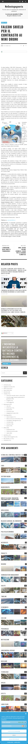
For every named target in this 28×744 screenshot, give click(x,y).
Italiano (5, 333)
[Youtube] (22, 1)
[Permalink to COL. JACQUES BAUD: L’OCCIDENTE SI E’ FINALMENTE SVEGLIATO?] (17, 547)
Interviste (6, 392)
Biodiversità (9, 429)
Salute (7, 433)
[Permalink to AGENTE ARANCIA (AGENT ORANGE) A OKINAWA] (7, 590)
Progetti (8, 400)
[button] (26, 713)
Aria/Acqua (8, 408)
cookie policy (17, 742)
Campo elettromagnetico (9, 436)
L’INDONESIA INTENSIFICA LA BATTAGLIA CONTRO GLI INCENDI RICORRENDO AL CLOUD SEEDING (14, 291)
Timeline (6, 393)
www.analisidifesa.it (11, 220)
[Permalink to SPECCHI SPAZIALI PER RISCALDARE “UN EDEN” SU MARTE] (17, 687)
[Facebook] (19, 1)
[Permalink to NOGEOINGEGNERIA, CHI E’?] (7, 547)
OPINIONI (6, 385)
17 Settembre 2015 (7, 45)
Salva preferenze (14, 739)
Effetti (5, 427)
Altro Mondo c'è (7, 438)
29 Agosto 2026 (4, 293)
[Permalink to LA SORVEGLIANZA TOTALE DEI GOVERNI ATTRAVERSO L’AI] (17, 655)
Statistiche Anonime (14, 731)
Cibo (7, 406)
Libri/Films (6, 435)
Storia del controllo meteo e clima (14, 395)
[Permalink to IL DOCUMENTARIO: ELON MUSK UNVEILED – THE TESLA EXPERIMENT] (23, 708)
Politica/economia (10, 431)
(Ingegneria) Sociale (11, 413)
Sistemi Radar (9, 417)
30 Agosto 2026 (4, 275)
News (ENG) (6, 390)
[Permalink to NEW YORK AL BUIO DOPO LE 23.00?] (17, 611)
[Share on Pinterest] (26, 45)
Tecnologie (6, 415)
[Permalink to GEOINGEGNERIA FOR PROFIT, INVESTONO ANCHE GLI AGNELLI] (23, 611)
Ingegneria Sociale (8, 386)
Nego (14, 735)
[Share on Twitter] (23, 45)
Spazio (8, 425)
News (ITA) (4, 22)
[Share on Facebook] (21, 45)
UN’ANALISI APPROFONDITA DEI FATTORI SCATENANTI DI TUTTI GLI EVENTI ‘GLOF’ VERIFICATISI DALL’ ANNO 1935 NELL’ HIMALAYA (13, 310)
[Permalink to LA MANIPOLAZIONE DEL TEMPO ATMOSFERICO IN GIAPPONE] (23, 459)
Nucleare (8, 424)
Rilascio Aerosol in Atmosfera (13, 418)
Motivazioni (6, 404)
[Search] (3, 1)
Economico (9, 411)
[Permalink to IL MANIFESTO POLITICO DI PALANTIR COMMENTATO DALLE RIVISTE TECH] (23, 655)
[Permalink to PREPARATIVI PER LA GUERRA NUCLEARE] (7, 665)
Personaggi (9, 402)
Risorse (8, 409)
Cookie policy (10, 742)
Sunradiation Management (12, 420)
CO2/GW (8, 422)
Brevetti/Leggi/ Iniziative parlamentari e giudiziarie (10, 498)
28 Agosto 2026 (4, 313)
